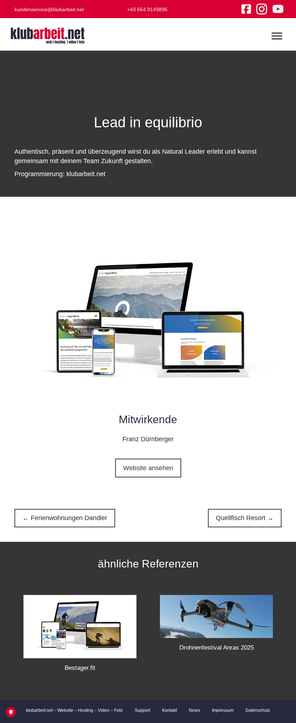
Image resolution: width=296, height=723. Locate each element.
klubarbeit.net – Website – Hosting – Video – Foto (74, 710)
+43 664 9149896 (147, 9)
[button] (148, 468)
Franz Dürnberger (148, 439)
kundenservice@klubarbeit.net (49, 9)
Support (142, 710)
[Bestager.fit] (79, 626)
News (194, 710)
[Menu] (277, 36)
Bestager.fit (80, 667)
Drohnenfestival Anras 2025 (216, 647)
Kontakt (169, 710)
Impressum (223, 710)
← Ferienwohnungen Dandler (64, 518)
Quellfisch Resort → (245, 518)
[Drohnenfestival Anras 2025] (216, 616)
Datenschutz (257, 710)
